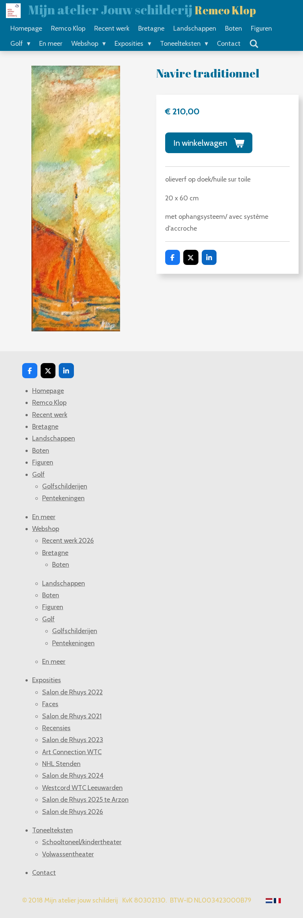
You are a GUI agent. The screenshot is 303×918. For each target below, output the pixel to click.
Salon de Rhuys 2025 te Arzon (85, 800)
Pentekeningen (63, 498)
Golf (38, 474)
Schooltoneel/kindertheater (82, 842)
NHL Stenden (61, 764)
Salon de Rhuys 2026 (72, 812)
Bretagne (45, 426)
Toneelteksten (52, 830)
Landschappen (53, 438)
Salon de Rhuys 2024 (72, 776)
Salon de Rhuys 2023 (72, 740)
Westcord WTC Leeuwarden (82, 788)
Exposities (46, 680)
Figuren (42, 462)
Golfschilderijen (64, 486)
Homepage (48, 391)
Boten (40, 450)
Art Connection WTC (72, 752)
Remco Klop (49, 402)
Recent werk (49, 415)
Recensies (56, 728)
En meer (43, 517)
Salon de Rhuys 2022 (72, 692)
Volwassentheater (68, 854)
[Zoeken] (254, 43)
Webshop (45, 529)
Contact (44, 873)
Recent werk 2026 (68, 540)
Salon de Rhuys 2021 (72, 716)
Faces (50, 704)
